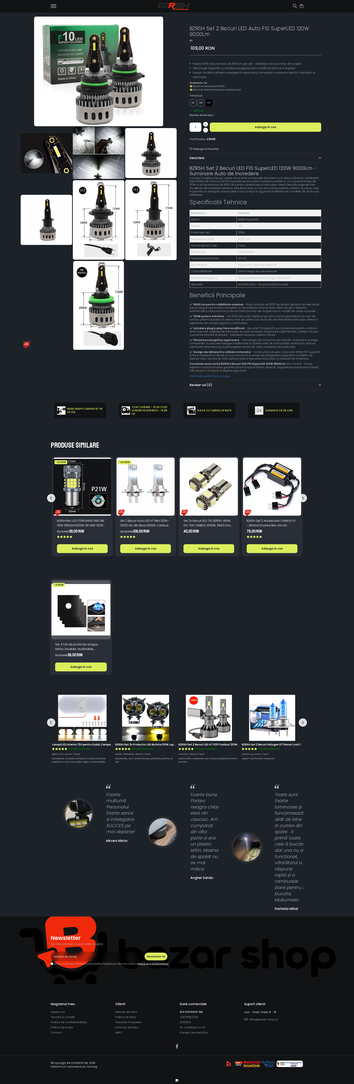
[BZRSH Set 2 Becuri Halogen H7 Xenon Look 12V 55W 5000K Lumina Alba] (272, 718)
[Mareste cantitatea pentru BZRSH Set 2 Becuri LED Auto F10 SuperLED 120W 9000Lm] (205, 124)
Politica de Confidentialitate (152, 963)
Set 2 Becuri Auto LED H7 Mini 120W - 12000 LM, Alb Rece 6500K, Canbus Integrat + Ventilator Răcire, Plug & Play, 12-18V (145, 523)
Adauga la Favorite (205, 149)
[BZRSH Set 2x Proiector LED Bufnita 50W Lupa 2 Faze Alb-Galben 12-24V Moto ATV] (145, 718)
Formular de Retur (127, 1027)
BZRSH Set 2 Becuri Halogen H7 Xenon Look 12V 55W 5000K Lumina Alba (289, 744)
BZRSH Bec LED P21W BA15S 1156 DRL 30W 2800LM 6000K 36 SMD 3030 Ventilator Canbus (80, 523)
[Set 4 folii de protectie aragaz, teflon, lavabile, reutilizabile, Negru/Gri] (80, 609)
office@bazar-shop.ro (263, 1019)
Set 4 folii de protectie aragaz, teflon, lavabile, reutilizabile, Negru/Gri (76, 646)
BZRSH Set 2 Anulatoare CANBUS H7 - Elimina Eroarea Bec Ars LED (271, 523)
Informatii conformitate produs (210, 376)
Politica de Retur (125, 1017)
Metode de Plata (126, 1012)
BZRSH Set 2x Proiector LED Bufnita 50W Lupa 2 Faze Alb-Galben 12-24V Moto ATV (170, 744)
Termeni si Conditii (63, 1017)
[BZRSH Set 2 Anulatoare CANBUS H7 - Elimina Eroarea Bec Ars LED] (272, 487)
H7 (208, 102)
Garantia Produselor (128, 1022)
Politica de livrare (62, 1027)
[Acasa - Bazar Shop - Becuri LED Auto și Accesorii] (174, 6)
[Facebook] (177, 1046)
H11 (200, 102)
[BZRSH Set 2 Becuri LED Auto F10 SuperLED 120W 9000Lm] (98, 71)
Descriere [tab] (197, 158)
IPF (191, 40)
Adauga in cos (265, 127)
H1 (193, 102)
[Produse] (53, 7)
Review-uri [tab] (201, 385)
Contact (56, 1032)
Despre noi (58, 1012)
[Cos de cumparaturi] (301, 6)
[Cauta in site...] (295, 6)
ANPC (118, 1032)
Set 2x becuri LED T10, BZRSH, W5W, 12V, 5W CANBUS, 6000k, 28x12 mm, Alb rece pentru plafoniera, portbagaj (207, 523)
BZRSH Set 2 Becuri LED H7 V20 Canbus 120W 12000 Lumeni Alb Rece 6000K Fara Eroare (236, 744)
